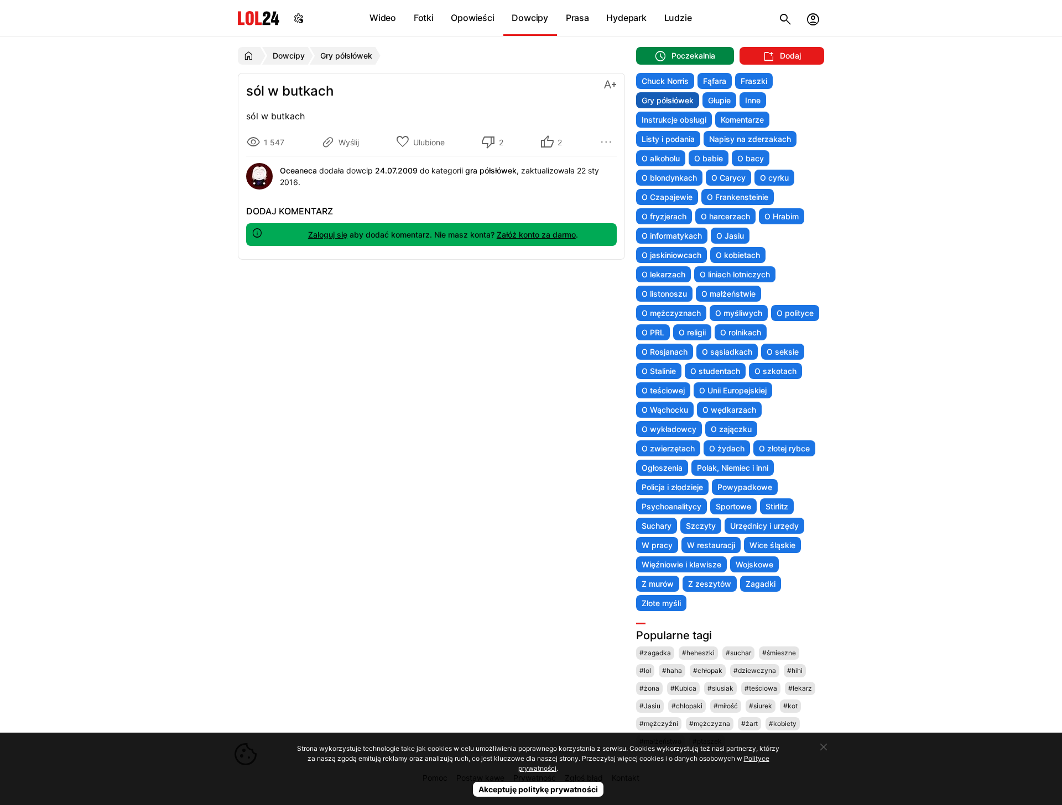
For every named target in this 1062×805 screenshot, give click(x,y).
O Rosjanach (665, 351)
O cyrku (774, 177)
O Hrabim (781, 216)
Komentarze (742, 119)
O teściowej (663, 390)
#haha (672, 670)
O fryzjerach (664, 216)
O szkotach (775, 371)
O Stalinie (659, 371)
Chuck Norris (665, 81)
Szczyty (701, 525)
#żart (749, 723)
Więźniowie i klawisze (681, 564)
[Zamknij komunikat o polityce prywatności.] (824, 747)
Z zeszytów (709, 583)
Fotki (424, 17)
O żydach (727, 448)
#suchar (738, 653)
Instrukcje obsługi (674, 119)
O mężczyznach (671, 313)
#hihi (795, 670)
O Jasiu (730, 235)
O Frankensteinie (737, 197)
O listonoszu (664, 293)
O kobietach (738, 255)
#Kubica (683, 688)
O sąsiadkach (727, 351)
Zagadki (760, 583)
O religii (692, 332)
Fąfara (714, 81)
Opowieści (472, 17)
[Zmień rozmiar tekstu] (610, 84)
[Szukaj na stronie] (785, 18)
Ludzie (678, 17)
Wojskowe (754, 564)
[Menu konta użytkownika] (813, 18)
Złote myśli (661, 603)
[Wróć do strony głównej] (250, 56)
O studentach (715, 371)
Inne (753, 100)
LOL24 (258, 18)
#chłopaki (686, 706)
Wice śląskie (772, 545)
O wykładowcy (669, 429)
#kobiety (782, 723)
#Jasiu (649, 706)
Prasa (577, 17)
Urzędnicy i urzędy (764, 525)
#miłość (726, 706)
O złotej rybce (784, 448)
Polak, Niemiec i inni (732, 467)
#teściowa (761, 688)
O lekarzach (663, 274)
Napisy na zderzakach (750, 139)
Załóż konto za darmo (536, 234)
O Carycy (728, 177)
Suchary (656, 525)
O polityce (795, 313)
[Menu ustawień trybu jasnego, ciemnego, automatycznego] (299, 18)
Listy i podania (668, 139)
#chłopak (707, 670)
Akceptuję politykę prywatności (538, 789)
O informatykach (672, 235)
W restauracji (711, 545)
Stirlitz (777, 506)
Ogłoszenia (662, 467)
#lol (645, 670)
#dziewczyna (754, 670)
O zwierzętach (668, 448)
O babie (708, 158)
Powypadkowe (744, 487)
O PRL (653, 332)
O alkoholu (661, 158)
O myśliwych (738, 313)
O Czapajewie (667, 197)
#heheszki (698, 653)
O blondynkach (669, 177)
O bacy (750, 158)
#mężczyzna (709, 723)
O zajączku (731, 429)
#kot (790, 706)
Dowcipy (530, 17)
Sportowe (733, 506)
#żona (649, 688)
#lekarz (800, 688)
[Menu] (608, 142)
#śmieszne (779, 653)
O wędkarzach (729, 409)
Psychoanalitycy (671, 506)
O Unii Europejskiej (733, 390)
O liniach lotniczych (735, 274)
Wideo (382, 17)
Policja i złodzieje (672, 487)
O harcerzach (725, 216)
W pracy (657, 545)
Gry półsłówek (668, 100)
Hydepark (626, 17)
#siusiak (720, 688)
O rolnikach (740, 332)
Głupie (719, 100)
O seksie (783, 351)
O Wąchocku (665, 409)
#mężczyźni (658, 723)
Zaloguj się (327, 234)
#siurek (760, 706)
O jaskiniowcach (671, 255)
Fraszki (754, 81)
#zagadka (655, 653)
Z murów (658, 583)
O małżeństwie (728, 293)
